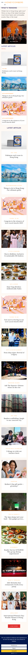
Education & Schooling (14, 448)
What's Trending (14, 580)
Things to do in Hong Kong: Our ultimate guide (14, 189)
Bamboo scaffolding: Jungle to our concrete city (14, 419)
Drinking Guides (14, 383)
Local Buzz (14, 613)
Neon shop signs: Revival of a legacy (14, 354)
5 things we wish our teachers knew (14, 452)
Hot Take (14, 152)
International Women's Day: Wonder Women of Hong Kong (14, 618)
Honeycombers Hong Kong (14, 2)
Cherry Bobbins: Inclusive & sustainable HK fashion (14, 255)
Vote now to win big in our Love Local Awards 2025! (14, 321)
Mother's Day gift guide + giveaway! (14, 485)
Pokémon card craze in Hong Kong (14, 156)
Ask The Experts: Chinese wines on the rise (14, 386)
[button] (4, 5)
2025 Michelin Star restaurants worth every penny (14, 585)
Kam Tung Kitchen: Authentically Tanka (14, 288)
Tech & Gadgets (14, 514)
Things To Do (14, 218)
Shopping (14, 481)
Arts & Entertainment (14, 350)
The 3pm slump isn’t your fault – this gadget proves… (14, 518)
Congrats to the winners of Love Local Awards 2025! (14, 222)
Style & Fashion (14, 251)
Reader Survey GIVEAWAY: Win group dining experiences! (14, 552)
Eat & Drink (14, 284)
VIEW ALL (3, 48)
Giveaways (14, 547)
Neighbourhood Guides (14, 185)
